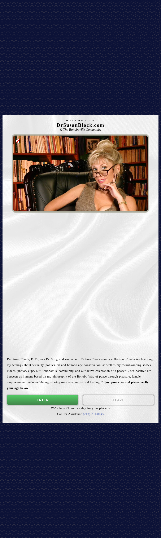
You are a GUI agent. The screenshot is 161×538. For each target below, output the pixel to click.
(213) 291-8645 (93, 414)
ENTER (42, 400)
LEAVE (118, 400)
